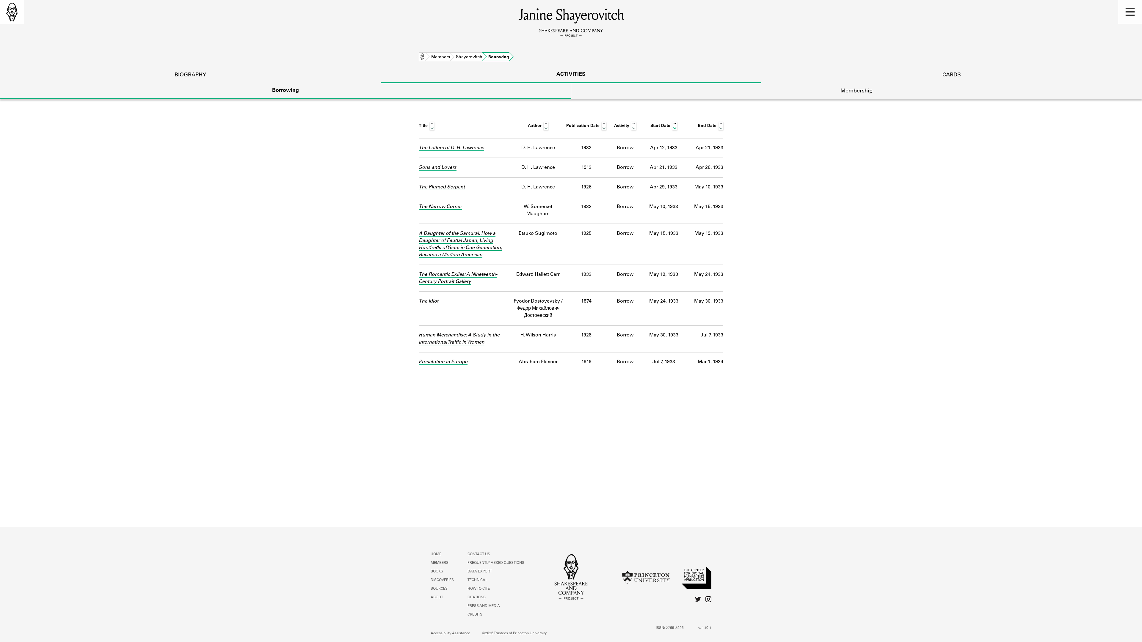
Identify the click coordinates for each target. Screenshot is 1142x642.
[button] (1130, 12)
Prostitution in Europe (443, 362)
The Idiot (428, 301)
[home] (12, 12)
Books (437, 571)
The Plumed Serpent (442, 187)
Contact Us (479, 554)
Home (422, 57)
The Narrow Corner (440, 206)
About (437, 597)
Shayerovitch (469, 57)
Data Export (480, 571)
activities (571, 74)
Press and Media (484, 606)
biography (190, 75)
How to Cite (479, 589)
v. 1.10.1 (704, 628)
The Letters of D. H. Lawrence (451, 148)
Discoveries (442, 580)
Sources (439, 589)
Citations (477, 597)
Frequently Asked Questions (496, 563)
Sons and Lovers (438, 167)
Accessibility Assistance (450, 633)
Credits (475, 614)
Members (440, 57)
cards (951, 75)
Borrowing (285, 90)
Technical (477, 580)
